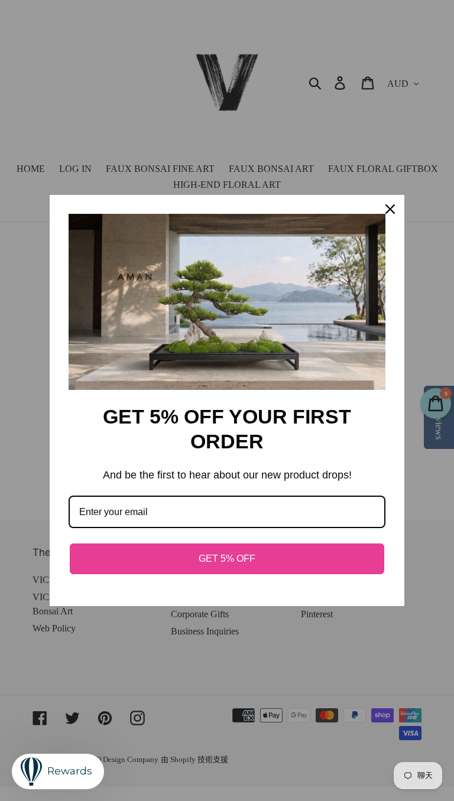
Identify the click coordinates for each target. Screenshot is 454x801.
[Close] (390, 209)
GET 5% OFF (227, 558)
